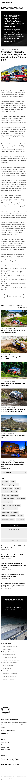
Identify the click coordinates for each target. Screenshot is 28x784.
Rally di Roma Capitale (8, 498)
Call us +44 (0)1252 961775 (9, 731)
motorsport (5, 481)
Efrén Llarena (14, 495)
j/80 (16, 491)
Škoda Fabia (5, 495)
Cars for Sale (5, 747)
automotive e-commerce (9, 515)
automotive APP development (10, 512)
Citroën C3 (18, 488)
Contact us (4, 733)
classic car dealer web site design (11, 505)
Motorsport (15, 49)
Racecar (13, 481)
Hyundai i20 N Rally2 (7, 491)
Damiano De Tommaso (8, 519)
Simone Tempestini (7, 488)
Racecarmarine (5, 749)
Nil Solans (20, 515)
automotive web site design (9, 509)
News (3, 745)
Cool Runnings (20, 519)
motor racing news (7, 502)
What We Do (5, 742)
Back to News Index (15, 296)
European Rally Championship (10, 485)
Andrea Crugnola (20, 498)
